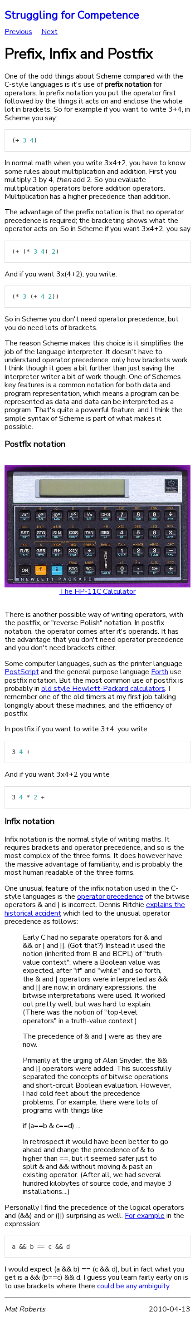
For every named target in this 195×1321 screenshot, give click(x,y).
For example (145, 1216)
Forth (159, 672)
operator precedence (110, 897)
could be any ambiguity (133, 1286)
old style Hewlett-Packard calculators (103, 689)
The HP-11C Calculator (97, 591)
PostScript (22, 672)
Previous (18, 32)
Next (49, 32)
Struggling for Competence (72, 15)
